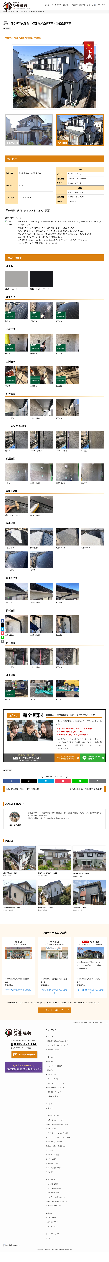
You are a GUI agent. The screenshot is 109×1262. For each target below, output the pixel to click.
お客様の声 (49, 1108)
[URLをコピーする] (97, 781)
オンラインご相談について (56, 1197)
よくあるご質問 (52, 1184)
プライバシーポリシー (53, 1234)
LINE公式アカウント (54, 1205)
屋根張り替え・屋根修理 (54, 1142)
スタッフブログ (52, 1226)
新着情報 (49, 1213)
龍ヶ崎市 (8, 28)
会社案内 (50, 1061)
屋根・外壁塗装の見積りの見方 (57, 1045)
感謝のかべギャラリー (54, 1092)
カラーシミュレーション (55, 1120)
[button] (11, 781)
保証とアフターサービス (55, 1083)
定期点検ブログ (52, 1222)
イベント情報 (51, 1217)
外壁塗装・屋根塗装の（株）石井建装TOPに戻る (89, 1022)
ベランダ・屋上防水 (52, 1155)
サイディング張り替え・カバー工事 (58, 1137)
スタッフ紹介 (51, 1074)
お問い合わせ (50, 1180)
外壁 (22, 38)
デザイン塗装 (51, 1129)
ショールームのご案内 (54, 1066)
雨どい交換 (49, 1150)
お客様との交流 (52, 1096)
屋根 (16, 38)
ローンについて (52, 1079)
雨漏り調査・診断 (52, 1163)
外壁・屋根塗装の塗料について (57, 1124)
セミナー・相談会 (53, 1049)
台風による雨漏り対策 (53, 1168)
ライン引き (49, 1172)
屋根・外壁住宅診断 (54, 1188)
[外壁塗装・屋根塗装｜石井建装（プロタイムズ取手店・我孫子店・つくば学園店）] (16, 5)
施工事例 (49, 1104)
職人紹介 (50, 1070)
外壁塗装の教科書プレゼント (57, 1201)
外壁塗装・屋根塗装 (52, 1115)
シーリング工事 (51, 1159)
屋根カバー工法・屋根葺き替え (56, 1146)
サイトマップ (50, 1238)
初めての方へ (50, 1036)
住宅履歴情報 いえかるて (55, 1087)
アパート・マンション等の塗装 (57, 1133)
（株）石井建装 (14, 825)
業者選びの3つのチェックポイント (59, 1041)
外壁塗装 (38, 38)
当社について (50, 1057)
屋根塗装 (29, 38)
